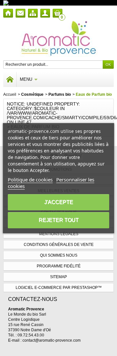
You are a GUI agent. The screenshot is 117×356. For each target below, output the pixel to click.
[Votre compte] (45, 13)
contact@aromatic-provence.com (51, 340)
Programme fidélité (59, 266)
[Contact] (20, 13)
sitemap (58, 277)
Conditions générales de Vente (59, 244)
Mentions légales (58, 234)
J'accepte (58, 202)
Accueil (9, 94)
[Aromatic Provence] (59, 39)
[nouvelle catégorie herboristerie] (34, 2)
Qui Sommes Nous (58, 255)
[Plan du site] (32, 13)
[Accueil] (8, 13)
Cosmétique (32, 94)
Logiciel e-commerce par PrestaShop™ (59, 287)
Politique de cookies (30, 179)
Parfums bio (59, 94)
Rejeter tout (59, 220)
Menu (26, 79)
